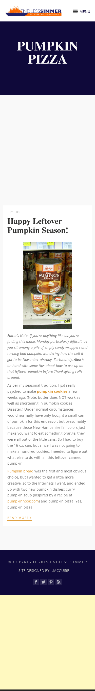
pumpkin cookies (52, 391)
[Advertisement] (47, 144)
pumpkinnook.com (23, 501)
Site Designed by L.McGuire (43, 570)
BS (18, 212)
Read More (19, 517)
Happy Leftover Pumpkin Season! (37, 225)
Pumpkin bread (20, 471)
